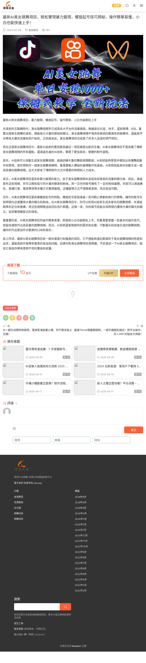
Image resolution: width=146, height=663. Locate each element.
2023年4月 (81, 579)
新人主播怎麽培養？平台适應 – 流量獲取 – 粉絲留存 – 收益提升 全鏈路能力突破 (119, 383)
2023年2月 (80, 590)
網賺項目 (18, 518)
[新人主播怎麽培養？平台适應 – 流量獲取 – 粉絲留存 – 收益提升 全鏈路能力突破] (84, 387)
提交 (133, 429)
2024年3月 (81, 518)
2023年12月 (81, 535)
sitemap (37, 483)
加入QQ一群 (20, 634)
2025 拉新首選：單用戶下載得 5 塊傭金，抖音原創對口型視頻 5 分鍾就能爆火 (118, 366)
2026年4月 (80, 502)
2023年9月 (80, 552)
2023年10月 (81, 546)
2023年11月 (81, 541)
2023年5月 (80, 574)
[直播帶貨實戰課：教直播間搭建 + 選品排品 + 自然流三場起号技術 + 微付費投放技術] (84, 353)
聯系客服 (18, 628)
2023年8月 (80, 557)
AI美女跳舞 (10, 308)
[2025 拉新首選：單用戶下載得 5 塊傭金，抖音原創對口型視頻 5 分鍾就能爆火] (84, 370)
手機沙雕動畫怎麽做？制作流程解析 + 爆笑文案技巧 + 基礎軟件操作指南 (48, 383)
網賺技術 (18, 513)
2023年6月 (80, 568)
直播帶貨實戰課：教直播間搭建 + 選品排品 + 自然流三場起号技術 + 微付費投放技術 (118, 349)
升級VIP (108, 273)
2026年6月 (80, 496)
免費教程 (18, 502)
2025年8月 (80, 507)
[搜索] (127, 5)
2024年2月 (80, 524)
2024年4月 (81, 513)
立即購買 (129, 273)
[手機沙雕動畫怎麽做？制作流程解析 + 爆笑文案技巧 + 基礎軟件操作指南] (13, 387)
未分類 (17, 507)
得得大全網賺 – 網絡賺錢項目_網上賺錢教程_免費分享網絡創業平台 (8, 5)
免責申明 (28, 483)
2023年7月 (80, 563)
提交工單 (18, 623)
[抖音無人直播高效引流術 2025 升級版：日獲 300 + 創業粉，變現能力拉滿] (13, 370)
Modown (76, 646)
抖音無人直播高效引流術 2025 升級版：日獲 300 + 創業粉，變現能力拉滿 (47, 366)
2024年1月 (80, 530)
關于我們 (18, 483)
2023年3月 (81, 585)
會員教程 (33, 30)
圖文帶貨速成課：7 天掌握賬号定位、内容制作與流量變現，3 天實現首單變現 (47, 349)
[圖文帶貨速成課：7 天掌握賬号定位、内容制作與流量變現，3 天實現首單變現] (13, 353)
